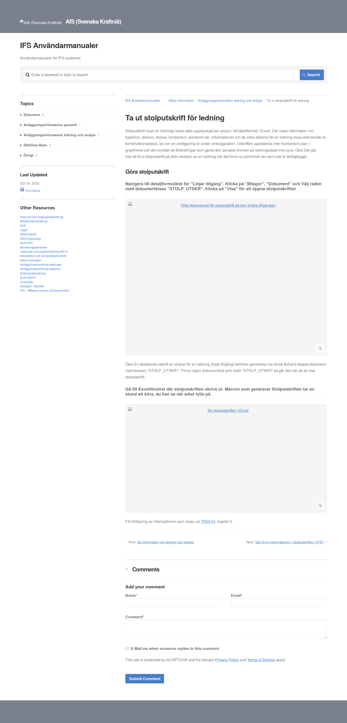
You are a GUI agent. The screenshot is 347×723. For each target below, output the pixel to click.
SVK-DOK (26, 243)
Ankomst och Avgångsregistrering (41, 217)
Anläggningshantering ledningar (41, 264)
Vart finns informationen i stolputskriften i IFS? (289, 542)
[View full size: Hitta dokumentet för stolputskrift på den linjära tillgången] (226, 277)
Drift (22, 225)
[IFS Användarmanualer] (41, 22)
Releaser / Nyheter (32, 286)
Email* (236, 595)
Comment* (134, 617)
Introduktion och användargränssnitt (43, 256)
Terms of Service (261, 659)
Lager (24, 230)
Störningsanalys (30, 238)
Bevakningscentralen (33, 247)
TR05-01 (208, 521)
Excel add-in (28, 277)
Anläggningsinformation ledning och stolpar (230, 100)
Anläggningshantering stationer (40, 269)
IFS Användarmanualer (142, 100)
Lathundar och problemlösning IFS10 (44, 251)
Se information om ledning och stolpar (165, 542)
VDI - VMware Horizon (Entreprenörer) (44, 290)
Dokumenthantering (33, 273)
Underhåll (26, 282)
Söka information (181, 100)
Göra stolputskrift (147, 171)
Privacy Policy (227, 659)
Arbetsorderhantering (33, 221)
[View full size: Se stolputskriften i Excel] (226, 458)
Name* (131, 595)
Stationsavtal (28, 234)
